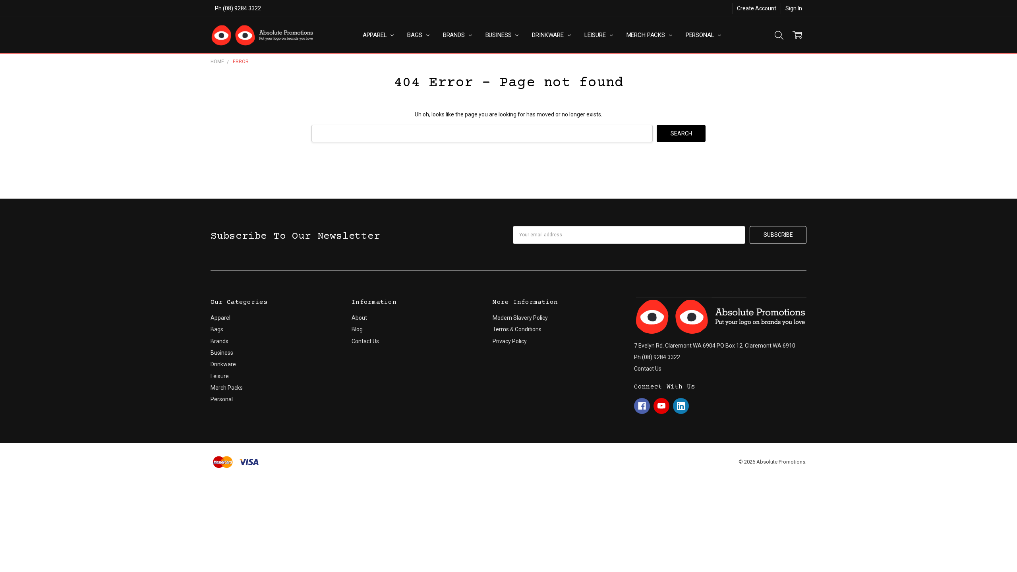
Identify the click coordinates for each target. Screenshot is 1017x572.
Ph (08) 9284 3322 (238, 8)
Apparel (376, 35)
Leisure (595, 35)
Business (499, 35)
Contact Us (365, 341)
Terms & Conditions (517, 329)
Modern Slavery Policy (520, 318)
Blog (357, 329)
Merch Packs (646, 35)
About (359, 318)
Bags (415, 35)
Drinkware (548, 35)
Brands (454, 35)
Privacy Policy (510, 341)
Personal (701, 35)
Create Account (756, 8)
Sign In (793, 8)
